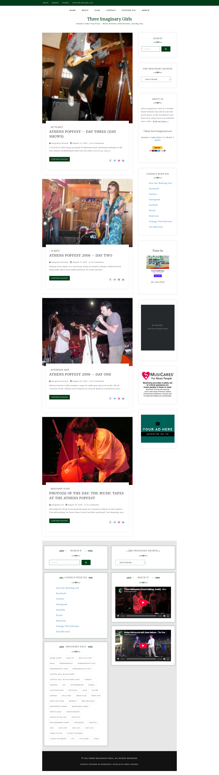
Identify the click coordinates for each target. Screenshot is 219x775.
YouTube (153, 205)
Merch (145, 10)
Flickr (152, 210)
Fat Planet (57, 127)
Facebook (154, 188)
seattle (93, 722)
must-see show (57, 701)
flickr (95, 690)
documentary (77, 685)
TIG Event (84, 739)
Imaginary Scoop (60, 489)
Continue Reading (59, 159)
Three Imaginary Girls (109, 19)
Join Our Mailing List (160, 183)
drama (91, 685)
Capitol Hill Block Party (62, 674)
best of (70, 658)
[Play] (118, 616)
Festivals (73, 690)
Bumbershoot (66, 663)
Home (73, 10)
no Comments (97, 143)
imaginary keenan (59, 143)
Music (85, 10)
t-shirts (168, 137)
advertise (156, 137)
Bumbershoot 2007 (87, 663)
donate (145, 137)
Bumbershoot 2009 (82, 669)
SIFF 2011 (76, 728)
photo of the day (58, 717)
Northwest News (80, 706)
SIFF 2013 (89, 728)
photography (73, 712)
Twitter (153, 194)
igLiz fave (66, 696)
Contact (111, 10)
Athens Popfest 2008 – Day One (80, 374)
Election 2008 (57, 690)
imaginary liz (57, 505)
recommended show (59, 722)
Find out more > (161, 121)
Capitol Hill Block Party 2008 (65, 679)
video (96, 739)
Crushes (54, 685)
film (84, 690)
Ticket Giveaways (58, 739)
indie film (81, 696)
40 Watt (55, 251)
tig (72, 739)
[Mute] (164, 616)
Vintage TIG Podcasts (160, 221)
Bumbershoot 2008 (59, 669)
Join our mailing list (82, 3)
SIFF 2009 (63, 728)
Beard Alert (56, 658)
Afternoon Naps (60, 370)
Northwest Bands (58, 706)
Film (97, 10)
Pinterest (154, 216)
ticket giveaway (75, 733)
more (158, 140)
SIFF (52, 728)
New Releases (88, 701)
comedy (88, 679)
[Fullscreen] (168, 616)
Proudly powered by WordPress (96, 764)
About (46, 3)
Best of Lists (85, 658)
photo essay (56, 712)
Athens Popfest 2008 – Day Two (80, 255)
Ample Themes (131, 764)
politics (76, 717)
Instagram (154, 199)
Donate (55, 3)
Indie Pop (96, 696)
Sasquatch (79, 722)
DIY (64, 685)
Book (52, 663)
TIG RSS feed (156, 227)
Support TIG (129, 10)
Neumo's (73, 701)
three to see (56, 733)
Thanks (65, 3)
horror (53, 696)
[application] (143, 602)
